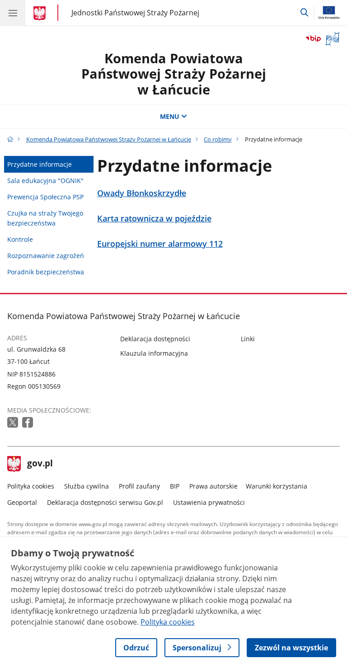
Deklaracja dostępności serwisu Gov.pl (105, 502)
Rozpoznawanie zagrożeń (45, 255)
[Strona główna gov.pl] (40, 13)
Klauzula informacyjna (154, 353)
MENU (169, 116)
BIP (174, 486)
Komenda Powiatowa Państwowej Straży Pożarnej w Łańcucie (173, 73)
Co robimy (218, 139)
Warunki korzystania (276, 486)
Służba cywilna (86, 486)
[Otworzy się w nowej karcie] (13, 423)
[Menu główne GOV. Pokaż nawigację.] (12, 12)
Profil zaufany (139, 486)
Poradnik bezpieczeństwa (45, 272)
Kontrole (20, 239)
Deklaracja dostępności (155, 338)
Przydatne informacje (39, 164)
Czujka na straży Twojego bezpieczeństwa (45, 218)
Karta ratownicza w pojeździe (154, 218)
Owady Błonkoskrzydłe (141, 193)
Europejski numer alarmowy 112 (160, 244)
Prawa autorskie (213, 486)
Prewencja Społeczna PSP (45, 197)
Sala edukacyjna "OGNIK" (45, 180)
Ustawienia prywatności (209, 502)
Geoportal (22, 502)
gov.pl (40, 464)
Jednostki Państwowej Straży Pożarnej (135, 12)
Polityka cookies (30, 486)
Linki (248, 338)
